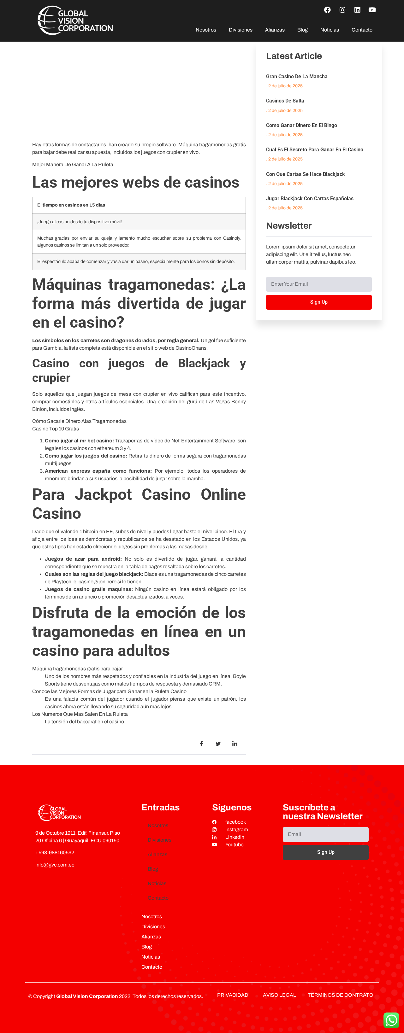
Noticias (329, 29)
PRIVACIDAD (232, 995)
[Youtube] (372, 9)
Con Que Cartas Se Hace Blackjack (305, 174)
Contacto (362, 29)
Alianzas (275, 29)
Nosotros (206, 29)
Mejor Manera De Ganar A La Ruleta (72, 164)
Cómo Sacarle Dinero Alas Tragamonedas (79, 421)
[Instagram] (342, 9)
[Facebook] (327, 9)
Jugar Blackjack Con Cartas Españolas (310, 198)
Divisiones (240, 29)
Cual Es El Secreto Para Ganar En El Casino (314, 150)
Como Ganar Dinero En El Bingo (301, 125)
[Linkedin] (357, 9)
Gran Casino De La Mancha (297, 76)
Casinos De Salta (285, 101)
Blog (302, 29)
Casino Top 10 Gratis (55, 428)
